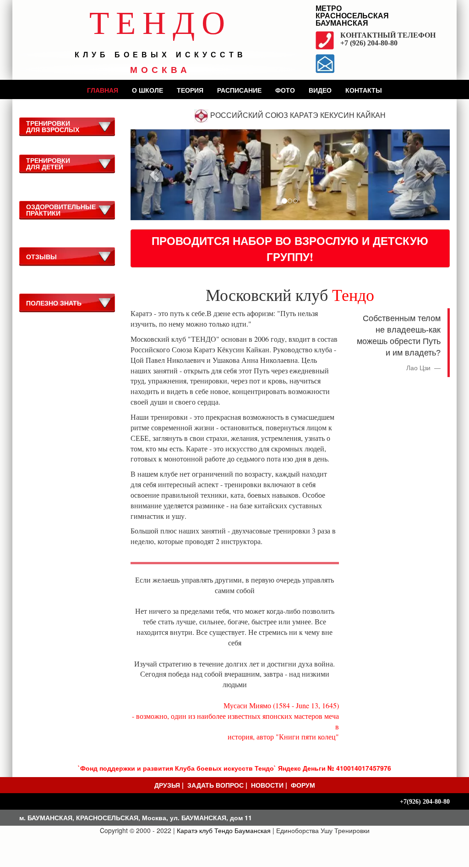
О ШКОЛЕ (147, 89)
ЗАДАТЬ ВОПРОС (215, 784)
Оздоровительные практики (61, 209)
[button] (155, 174)
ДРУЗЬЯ (167, 784)
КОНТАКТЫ (363, 89)
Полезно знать (54, 302)
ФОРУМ (303, 784)
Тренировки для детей (48, 163)
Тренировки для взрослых (52, 126)
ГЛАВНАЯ (102, 89)
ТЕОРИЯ (190, 89)
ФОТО (285, 89)
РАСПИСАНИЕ (239, 89)
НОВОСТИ (267, 784)
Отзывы (41, 256)
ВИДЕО (320, 89)
